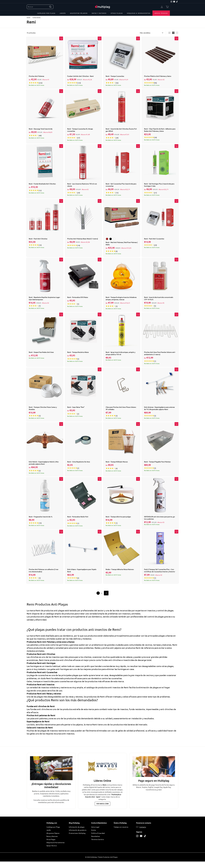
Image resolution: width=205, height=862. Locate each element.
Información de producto (77, 830)
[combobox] (40, 7)
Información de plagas (76, 827)
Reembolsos (95, 836)
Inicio (28, 17)
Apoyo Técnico (161, 13)
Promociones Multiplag (77, 833)
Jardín (63, 13)
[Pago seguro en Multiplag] (154, 766)
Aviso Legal (95, 827)
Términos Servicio (97, 839)
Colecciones (36, 17)
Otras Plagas (117, 13)
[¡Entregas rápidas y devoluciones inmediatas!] (51, 768)
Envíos (93, 830)
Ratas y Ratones (99, 13)
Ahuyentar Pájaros (79, 13)
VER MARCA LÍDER (102, 804)
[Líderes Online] (102, 766)
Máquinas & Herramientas (138, 13)
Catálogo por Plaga (46, 13)
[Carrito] (167, 7)
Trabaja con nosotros (121, 827)
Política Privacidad (98, 833)
